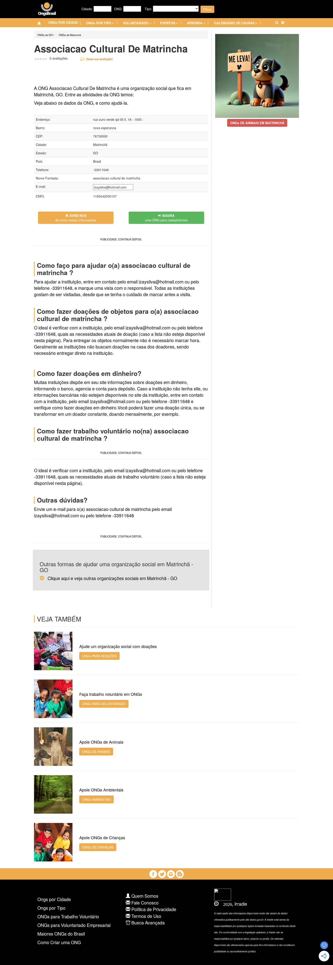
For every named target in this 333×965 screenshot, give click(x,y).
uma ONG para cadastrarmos (166, 217)
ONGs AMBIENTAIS (96, 799)
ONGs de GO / (45, 35)
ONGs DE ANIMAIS (96, 751)
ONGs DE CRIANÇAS (97, 847)
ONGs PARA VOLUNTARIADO (103, 703)
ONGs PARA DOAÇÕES (99, 656)
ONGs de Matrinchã (70, 35)
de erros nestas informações (75, 217)
